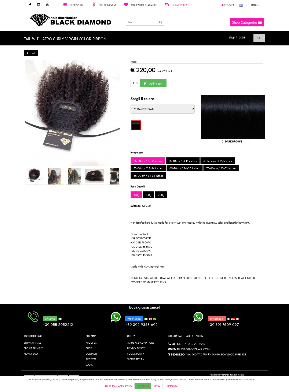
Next (127, 113)
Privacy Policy (136, 348)
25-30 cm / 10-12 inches (147, 160)
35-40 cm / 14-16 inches (183, 160)
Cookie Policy (135, 353)
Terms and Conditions (140, 342)
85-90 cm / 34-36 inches (148, 175)
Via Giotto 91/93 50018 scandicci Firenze (216, 353)
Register (229, 5)
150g (148, 194)
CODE (242, 37)
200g (161, 194)
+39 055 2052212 (193, 343)
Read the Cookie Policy (118, 386)
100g (136, 194)
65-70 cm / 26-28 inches (184, 168)
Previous (17, 113)
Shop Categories (245, 22)
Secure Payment (33, 348)
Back (33, 53)
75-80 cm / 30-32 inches (221, 168)
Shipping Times (32, 342)
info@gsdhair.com (195, 348)
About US (91, 342)
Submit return (180, 5)
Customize (171, 386)
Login (255, 5)
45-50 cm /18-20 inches (217, 160)
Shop (232, 37)
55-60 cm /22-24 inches (148, 168)
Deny (157, 386)
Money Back (31, 353)
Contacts (92, 353)
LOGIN (89, 364)
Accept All (143, 386)
